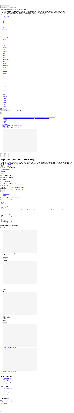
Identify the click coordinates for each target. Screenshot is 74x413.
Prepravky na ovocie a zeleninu (8, 390)
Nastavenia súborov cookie (21, 409)
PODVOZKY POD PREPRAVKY (9, 347)
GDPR (28, 409)
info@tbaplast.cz (3, 404)
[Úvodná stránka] (3, 108)
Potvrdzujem (2, 14)
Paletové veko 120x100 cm (8, 316)
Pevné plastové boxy (6, 392)
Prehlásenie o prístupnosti (5, 409)
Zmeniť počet (2, 187)
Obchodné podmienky (7, 378)
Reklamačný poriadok (7, 382)
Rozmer (1, 166)
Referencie (5, 120)
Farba (1, 165)
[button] (0, 19)
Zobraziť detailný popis (9, 164)
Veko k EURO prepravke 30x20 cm (9, 253)
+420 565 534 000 (3, 403)
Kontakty (4, 122)
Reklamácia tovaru (6, 383)
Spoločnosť (5, 119)
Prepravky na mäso (6, 389)
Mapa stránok (12, 409)
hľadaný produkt (3, 110)
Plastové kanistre (6, 395)
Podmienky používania (7, 379)
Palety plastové (5, 391)
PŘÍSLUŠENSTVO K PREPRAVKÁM (10, 371)
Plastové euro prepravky (7, 388)
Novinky (4, 121)
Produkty (4, 114)
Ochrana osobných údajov (7, 380)
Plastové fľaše (5, 394)
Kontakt (4, 381)
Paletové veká (5, 393)
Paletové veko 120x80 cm (7, 284)
